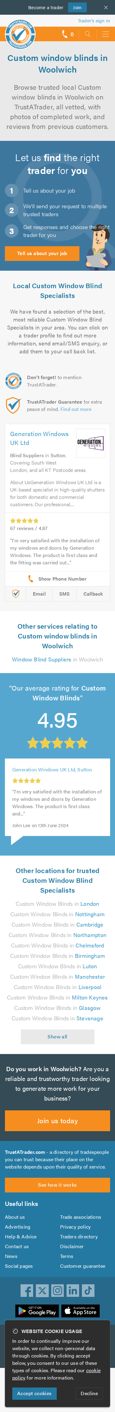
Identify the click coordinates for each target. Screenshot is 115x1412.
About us (15, 1216)
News (11, 1256)
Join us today (57, 1120)
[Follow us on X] (42, 1290)
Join (75, 7)
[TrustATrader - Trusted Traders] (20, 30)
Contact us (17, 1246)
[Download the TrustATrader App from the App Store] (80, 1311)
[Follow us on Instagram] (57, 1290)
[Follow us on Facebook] (27, 1290)
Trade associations (81, 1216)
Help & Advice (21, 1236)
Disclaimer (72, 1246)
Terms (67, 1256)
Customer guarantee (82, 1265)
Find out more (76, 408)
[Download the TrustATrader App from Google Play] (37, 1311)
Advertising (17, 1226)
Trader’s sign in (94, 20)
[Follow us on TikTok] (88, 1290)
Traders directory (79, 1236)
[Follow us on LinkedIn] (73, 1290)
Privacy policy (75, 1226)
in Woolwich (57, 659)
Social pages (19, 1265)
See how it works (57, 1184)
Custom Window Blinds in (57, 903)
